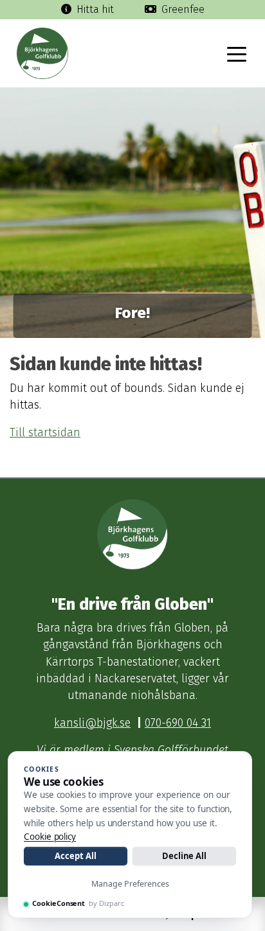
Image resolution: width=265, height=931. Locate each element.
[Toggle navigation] (237, 53)
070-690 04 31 (178, 723)
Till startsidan (45, 432)
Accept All (75, 856)
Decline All (184, 856)
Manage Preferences (130, 883)
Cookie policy (50, 836)
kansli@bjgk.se (92, 723)
